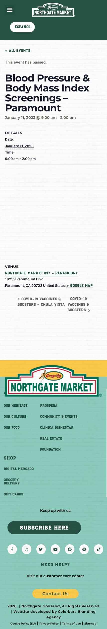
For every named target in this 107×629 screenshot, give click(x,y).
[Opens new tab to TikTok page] (98, 549)
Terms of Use (71, 623)
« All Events (17, 50)
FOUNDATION (50, 449)
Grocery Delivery (12, 481)
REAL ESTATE (51, 438)
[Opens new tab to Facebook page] (12, 549)
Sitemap (90, 623)
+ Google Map (79, 285)
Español (22, 27)
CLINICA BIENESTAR (56, 427)
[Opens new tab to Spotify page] (84, 549)
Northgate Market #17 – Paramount (41, 273)
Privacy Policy (48, 623)
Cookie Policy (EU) (23, 623)
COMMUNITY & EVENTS (59, 416)
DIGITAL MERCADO (19, 469)
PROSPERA (48, 405)
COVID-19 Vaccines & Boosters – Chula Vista (41, 302)
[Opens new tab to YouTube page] (55, 549)
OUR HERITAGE (15, 405)
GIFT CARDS (13, 494)
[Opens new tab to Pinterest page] (69, 549)
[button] (9, 9)
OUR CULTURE (15, 416)
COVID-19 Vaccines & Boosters (78, 304)
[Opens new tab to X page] (41, 549)
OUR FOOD (12, 427)
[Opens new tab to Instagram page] (26, 549)
